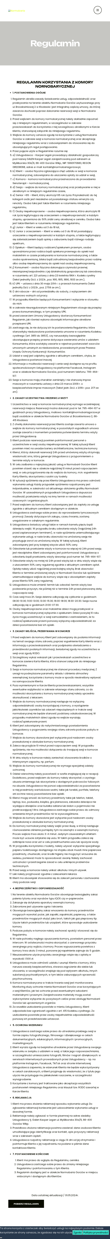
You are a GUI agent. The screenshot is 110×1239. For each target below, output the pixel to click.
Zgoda (77, 1232)
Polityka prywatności (95, 1232)
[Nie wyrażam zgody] (1, 1237)
